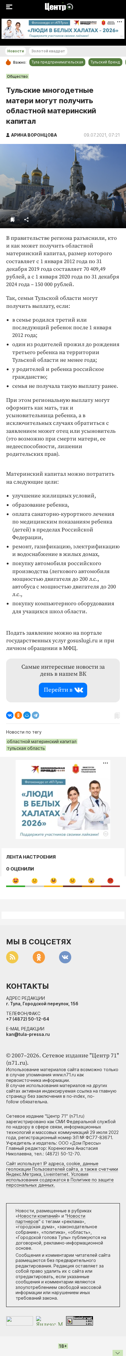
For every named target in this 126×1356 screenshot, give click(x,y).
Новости (15, 51)
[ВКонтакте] (9, 715)
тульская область (26, 748)
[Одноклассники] (18, 715)
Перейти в (58, 689)
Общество (17, 76)
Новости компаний (38, 1215)
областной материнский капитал (41, 741)
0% (16, 880)
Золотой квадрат (48, 51)
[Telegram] (35, 715)
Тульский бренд (105, 62)
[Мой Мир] (27, 715)
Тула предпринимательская (57, 62)
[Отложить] (13, 219)
